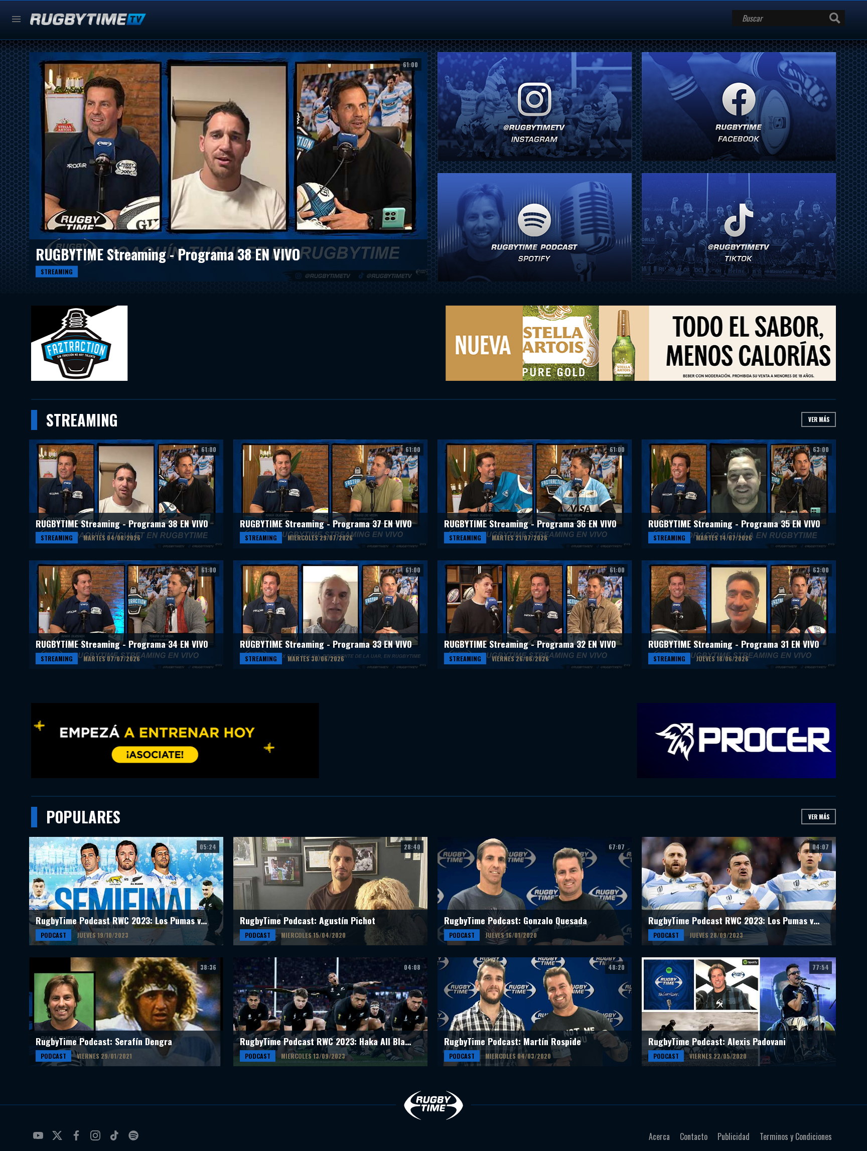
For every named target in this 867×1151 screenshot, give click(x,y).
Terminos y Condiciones (796, 1136)
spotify (134, 1139)
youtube (39, 1139)
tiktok (115, 1139)
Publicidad (733, 1136)
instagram (96, 1139)
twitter (58, 1139)
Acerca (659, 1136)
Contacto (693, 1136)
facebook (77, 1139)
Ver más (818, 419)
